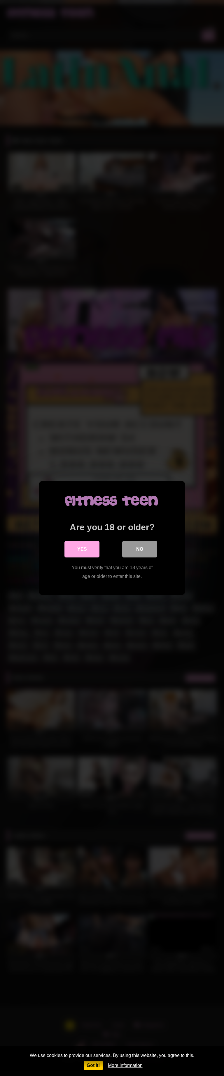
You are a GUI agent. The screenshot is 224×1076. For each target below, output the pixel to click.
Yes (82, 549)
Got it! (93, 1065)
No (139, 549)
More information (125, 1065)
